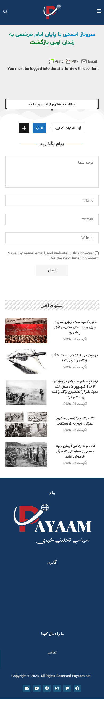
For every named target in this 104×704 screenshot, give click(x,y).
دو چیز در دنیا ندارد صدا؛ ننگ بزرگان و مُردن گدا (75, 358)
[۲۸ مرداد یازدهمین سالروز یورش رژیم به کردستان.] (26, 424)
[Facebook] (77, 688)
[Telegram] (47, 688)
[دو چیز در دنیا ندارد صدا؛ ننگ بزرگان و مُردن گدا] (26, 361)
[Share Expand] (24, 128)
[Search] (5, 12)
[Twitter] (67, 688)
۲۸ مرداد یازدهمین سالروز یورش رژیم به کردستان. (75, 421)
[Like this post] (37, 128)
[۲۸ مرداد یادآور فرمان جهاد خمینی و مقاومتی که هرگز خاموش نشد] (26, 454)
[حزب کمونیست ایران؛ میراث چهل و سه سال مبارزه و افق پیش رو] (26, 330)
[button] (11, 596)
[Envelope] (26, 688)
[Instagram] (57, 688)
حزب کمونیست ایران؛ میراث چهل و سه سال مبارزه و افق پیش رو (75, 327)
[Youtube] (37, 688)
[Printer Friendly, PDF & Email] (73, 61)
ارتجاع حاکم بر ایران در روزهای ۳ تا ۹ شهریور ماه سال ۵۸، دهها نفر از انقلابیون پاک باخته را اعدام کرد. (74, 389)
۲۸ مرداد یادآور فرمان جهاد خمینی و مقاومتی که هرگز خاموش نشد (75, 451)
